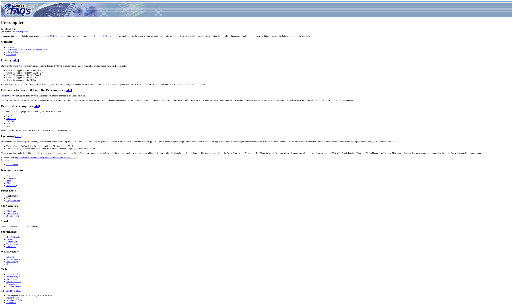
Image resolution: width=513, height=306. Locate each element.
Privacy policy (12, 298)
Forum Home (12, 213)
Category (5, 160)
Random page (12, 261)
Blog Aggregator (13, 237)
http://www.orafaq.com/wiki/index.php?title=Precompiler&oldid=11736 (45, 158)
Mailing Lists (12, 242)
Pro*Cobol (11, 118)
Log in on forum (13, 201)
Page (8, 176)
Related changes (13, 277)
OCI (9, 96)
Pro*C (9, 116)
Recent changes (13, 259)
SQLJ (8, 123)
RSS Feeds (11, 246)
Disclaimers (11, 302)
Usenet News (12, 244)
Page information (13, 286)
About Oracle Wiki (14, 300)
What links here (13, 274)
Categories (10, 257)
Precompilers (21, 31)
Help (8, 264)
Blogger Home (12, 216)
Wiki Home (11, 211)
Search (5, 221)
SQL (53, 36)
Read (8, 181)
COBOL (105, 36)
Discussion (11, 178)
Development (12, 164)
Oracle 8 (16, 66)
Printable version (13, 281)
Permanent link (12, 284)
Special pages (12, 279)
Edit (8, 183)
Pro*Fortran (11, 121)
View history (11, 185)
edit (15, 60)
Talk (8, 198)
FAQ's (9, 239)
